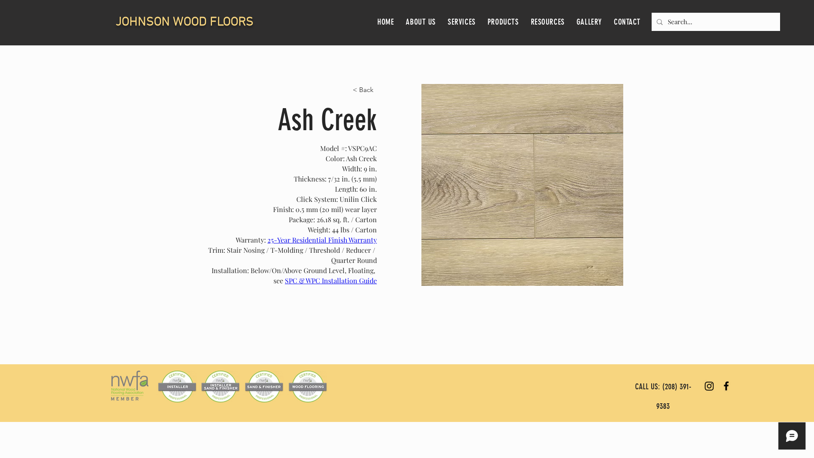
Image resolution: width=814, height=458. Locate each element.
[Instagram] (709, 386)
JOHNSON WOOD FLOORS (185, 22)
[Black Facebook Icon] (726, 386)
